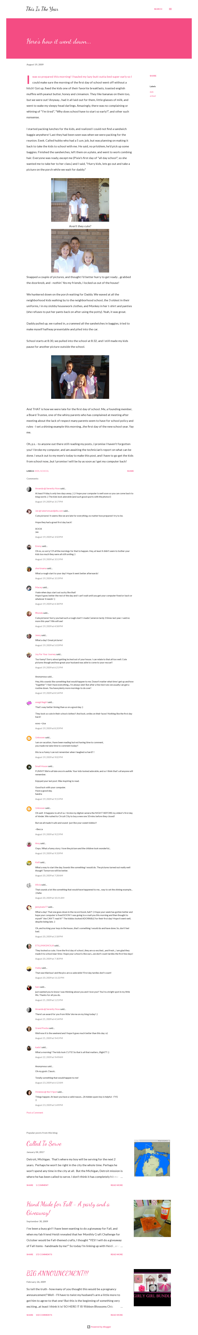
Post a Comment (35, 1112)
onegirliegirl (41, 702)
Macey (38, 587)
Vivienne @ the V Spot (46, 1091)
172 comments (44, 1254)
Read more (117, 1185)
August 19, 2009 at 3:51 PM (49, 559)
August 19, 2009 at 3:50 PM (49, 536)
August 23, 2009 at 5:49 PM (49, 1105)
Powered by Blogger (100, 1326)
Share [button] (153, 75)
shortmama (41, 568)
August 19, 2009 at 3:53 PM (49, 578)
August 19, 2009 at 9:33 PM (49, 853)
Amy (37, 843)
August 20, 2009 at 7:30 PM (49, 958)
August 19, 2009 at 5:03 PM (49, 645)
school (153, 96)
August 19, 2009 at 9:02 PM (49, 757)
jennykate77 (41, 906)
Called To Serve (44, 1143)
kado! (38, 1047)
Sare (37, 986)
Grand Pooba (42, 1028)
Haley (38, 967)
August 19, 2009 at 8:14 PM (49, 693)
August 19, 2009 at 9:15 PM (49, 799)
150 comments (44, 1315)
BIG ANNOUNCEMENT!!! (57, 1273)
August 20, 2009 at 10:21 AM (49, 897)
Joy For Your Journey (45, 654)
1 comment (42, 1185)
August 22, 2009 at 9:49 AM (49, 1057)
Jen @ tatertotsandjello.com (49, 510)
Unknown (40, 737)
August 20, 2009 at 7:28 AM (49, 875)
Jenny (38, 635)
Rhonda (39, 612)
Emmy (38, 546)
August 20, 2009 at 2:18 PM (49, 936)
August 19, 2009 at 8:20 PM (49, 728)
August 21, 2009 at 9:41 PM (49, 1038)
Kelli (37, 862)
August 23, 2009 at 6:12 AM (49, 1082)
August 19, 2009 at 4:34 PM (49, 603)
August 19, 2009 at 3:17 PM (49, 501)
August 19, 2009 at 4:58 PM (49, 626)
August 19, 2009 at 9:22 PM (49, 834)
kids (151, 92)
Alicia (38, 884)
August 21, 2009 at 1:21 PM (49, 1000)
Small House (41, 766)
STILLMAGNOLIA (44, 945)
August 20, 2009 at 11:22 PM (49, 977)
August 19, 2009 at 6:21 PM (49, 667)
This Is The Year (42, 9)
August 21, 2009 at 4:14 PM (49, 1019)
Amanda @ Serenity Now (47, 488)
